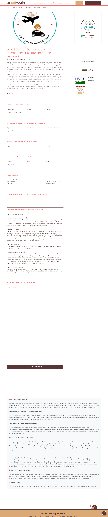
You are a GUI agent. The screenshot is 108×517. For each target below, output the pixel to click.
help (67, 3)
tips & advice (52, 3)
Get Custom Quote (35, 366)
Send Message (88, 37)
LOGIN (79, 3)
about (61, 3)
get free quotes (39, 3)
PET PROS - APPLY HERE (93, 3)
